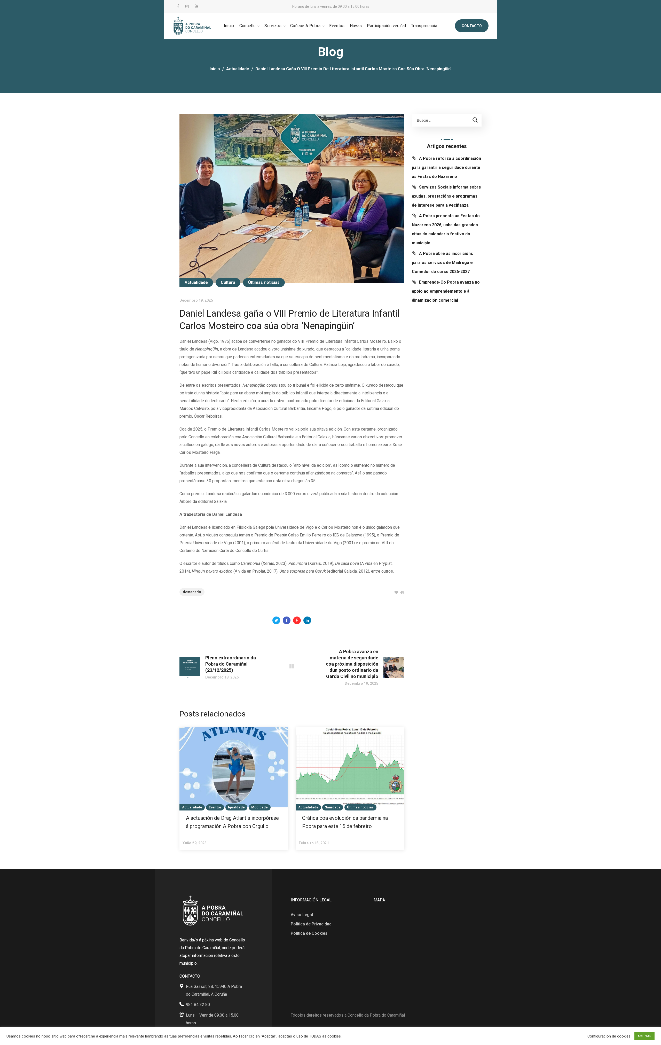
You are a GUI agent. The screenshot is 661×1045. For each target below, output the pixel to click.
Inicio (215, 68)
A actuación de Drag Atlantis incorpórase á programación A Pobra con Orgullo (232, 822)
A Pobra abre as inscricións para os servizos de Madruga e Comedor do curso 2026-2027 (442, 262)
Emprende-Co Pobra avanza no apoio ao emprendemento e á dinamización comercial (446, 291)
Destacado (192, 592)
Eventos (215, 807)
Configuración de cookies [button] (609, 1036)
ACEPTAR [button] (644, 1036)
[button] (472, 26)
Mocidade (259, 807)
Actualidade (237, 68)
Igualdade (236, 807)
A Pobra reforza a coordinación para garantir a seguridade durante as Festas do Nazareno (446, 167)
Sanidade (333, 807)
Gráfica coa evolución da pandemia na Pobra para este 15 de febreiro (345, 822)
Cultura (228, 282)
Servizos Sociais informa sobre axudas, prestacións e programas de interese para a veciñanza (446, 196)
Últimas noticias (264, 282)
